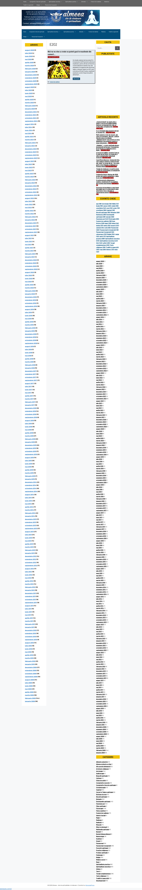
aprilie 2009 (29, 692)
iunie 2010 (28, 649)
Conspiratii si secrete (102, 783)
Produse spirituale (101, 853)
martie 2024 (29, 139)
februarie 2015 (30, 476)
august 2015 (29, 457)
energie (110, 217)
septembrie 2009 (31, 676)
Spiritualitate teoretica (54, 1)
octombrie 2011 (30, 599)
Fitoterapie (113, 219)
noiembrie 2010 (30, 633)
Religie (38, 5)
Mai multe (76, 79)
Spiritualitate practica (70, 1)
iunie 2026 (28, 56)
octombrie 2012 (30, 562)
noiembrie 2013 (30, 522)
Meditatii (98, 822)
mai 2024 (28, 133)
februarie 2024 (30, 143)
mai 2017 (28, 393)
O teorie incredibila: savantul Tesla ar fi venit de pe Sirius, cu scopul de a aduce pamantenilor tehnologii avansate (107, 155)
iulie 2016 (28, 423)
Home (24, 1)
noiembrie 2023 (30, 152)
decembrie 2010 (30, 630)
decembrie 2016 (30, 408)
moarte (115, 225)
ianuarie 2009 (30, 701)
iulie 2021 (28, 238)
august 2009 (29, 680)
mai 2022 (28, 207)
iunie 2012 (28, 575)
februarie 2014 (30, 513)
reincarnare (101, 234)
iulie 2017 (28, 386)
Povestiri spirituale (102, 848)
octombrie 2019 (30, 303)
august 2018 (29, 346)
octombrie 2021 (30, 229)
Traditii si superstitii (28, 5)
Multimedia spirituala (102, 829)
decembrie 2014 (30, 482)
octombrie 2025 (30, 81)
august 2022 (29, 198)
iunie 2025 (28, 93)
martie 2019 (29, 325)
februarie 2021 (30, 254)
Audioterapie (100, 773)
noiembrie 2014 (30, 485)
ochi (108, 228)
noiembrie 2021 (30, 226)
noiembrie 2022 (30, 189)
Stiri (99, 243)
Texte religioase (101, 876)
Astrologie (107, 204)
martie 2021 (29, 251)
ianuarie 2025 (30, 109)
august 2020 (29, 272)
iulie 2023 (28, 164)
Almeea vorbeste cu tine (103, 764)
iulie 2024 (28, 127)
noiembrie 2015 (30, 448)
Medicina (106, 1)
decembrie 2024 (31, 112)
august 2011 (29, 606)
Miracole (98, 825)
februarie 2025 (30, 106)
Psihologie (99, 855)
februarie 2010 (30, 661)
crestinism (101, 210)
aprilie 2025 (29, 99)
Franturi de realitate (96, 1)
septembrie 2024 (31, 121)
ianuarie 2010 (30, 664)
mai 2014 (28, 504)
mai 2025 (28, 96)
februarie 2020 (30, 291)
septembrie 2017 (31, 380)
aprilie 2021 (29, 248)
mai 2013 (28, 541)
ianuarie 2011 (29, 627)
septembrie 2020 (31, 269)
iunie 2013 (28, 538)
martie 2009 (29, 695)
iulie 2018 (28, 349)
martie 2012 (29, 584)
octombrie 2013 (30, 525)
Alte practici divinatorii (103, 766)
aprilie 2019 (29, 322)
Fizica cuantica (100, 811)
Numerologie (100, 836)
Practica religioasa (102, 850)
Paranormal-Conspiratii (51, 5)
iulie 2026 (28, 53)
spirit (103, 236)
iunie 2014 (28, 501)
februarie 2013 (30, 550)
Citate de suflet (101, 780)
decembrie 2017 (30, 371)
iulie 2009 (28, 683)
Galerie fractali (100, 815)
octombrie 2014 (30, 488)
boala (99, 206)
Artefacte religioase (102, 769)
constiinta (101, 208)
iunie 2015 (28, 464)
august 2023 (29, 161)
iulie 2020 (28, 275)
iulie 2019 (28, 312)
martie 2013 (29, 547)
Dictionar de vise (101, 794)
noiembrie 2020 (30, 263)
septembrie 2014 (31, 491)
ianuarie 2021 (30, 257)
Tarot (98, 871)
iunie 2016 (28, 427)
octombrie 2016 (30, 414)
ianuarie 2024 (30, 146)
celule (115, 206)
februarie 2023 (30, 180)
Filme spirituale (101, 806)
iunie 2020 (28, 278)
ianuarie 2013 (30, 553)
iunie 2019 (28, 315)
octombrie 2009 (30, 673)
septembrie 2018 (31, 343)
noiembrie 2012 (30, 559)
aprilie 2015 (29, 470)
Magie (98, 818)
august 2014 (29, 494)
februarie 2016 (30, 439)
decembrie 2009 (31, 667)
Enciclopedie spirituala (103, 801)
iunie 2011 (28, 612)
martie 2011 (29, 621)
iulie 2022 (28, 201)
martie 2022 (29, 214)
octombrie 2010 (30, 636)
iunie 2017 (28, 390)
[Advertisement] (108, 86)
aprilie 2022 (29, 211)
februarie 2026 (30, 69)
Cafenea (98, 778)
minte (107, 225)
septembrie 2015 (31, 454)
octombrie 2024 (30, 118)
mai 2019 (28, 318)
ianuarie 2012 (30, 590)
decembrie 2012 (30, 556)
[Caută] (117, 48)
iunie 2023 (28, 167)
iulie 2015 (28, 460)
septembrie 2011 (31, 602)
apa (99, 204)
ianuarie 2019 (30, 331)
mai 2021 (28, 244)
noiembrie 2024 (30, 115)
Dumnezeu (101, 214)
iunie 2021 (28, 241)
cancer (107, 206)
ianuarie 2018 (29, 368)
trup (103, 249)
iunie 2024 (29, 130)
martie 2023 (29, 177)
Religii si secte (100, 860)
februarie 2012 (30, 587)
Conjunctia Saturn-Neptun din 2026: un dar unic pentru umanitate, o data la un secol (107, 176)
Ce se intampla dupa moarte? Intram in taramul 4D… (107, 131)
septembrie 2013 (31, 528)
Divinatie (83, 1)
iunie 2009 (28, 686)
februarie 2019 (30, 328)
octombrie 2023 (30, 155)
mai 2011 (28, 615)
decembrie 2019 (30, 297)
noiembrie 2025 (30, 78)
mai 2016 (28, 430)
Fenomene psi (102, 219)
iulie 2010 (28, 646)
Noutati (98, 832)
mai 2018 (28, 356)
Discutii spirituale (103, 212)
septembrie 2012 (31, 565)
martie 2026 (29, 65)
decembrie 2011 (30, 593)
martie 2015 (29, 473)
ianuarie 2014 (30, 516)
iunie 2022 (28, 204)
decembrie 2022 (31, 186)
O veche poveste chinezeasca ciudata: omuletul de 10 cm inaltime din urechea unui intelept (107, 181)
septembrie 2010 (31, 639)
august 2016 (29, 420)
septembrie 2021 (31, 232)
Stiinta (98, 869)
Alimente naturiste (102, 762)
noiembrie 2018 (30, 337)
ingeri (108, 223)
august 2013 (29, 531)
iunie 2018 (28, 352)
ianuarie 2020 (30, 294)
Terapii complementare (103, 874)
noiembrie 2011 (30, 596)
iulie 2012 (28, 572)
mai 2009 (28, 689)
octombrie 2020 (30, 266)
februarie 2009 (30, 698)
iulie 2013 (28, 535)
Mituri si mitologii (101, 827)
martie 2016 (29, 436)
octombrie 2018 (30, 340)
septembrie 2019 (31, 306)
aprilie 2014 (29, 507)
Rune (97, 862)
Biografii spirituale (102, 776)
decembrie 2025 (31, 75)
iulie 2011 (28, 609)
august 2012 (29, 569)
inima (115, 223)
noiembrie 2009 (30, 670)
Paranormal (99, 843)
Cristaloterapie (101, 787)
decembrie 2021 (30, 223)
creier (116, 208)
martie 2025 (29, 102)
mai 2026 (28, 59)
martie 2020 (29, 288)
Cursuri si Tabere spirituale (104, 792)
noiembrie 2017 (30, 374)
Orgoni (98, 841)
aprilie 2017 (29, 396)
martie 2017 (29, 399)
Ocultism (99, 839)
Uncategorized (100, 881)
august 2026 (29, 50)
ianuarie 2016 (29, 442)
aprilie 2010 (29, 655)
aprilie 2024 (29, 136)
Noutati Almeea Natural (103, 834)
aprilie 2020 (29, 285)
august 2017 (29, 383)
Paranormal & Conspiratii (109, 230)
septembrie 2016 (31, 417)
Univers (110, 249)
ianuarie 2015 (29, 479)
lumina (99, 225)
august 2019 (29, 309)
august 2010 (29, 643)
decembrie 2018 (30, 334)
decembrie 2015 (30, 445)
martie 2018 (29, 362)
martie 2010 (29, 658)
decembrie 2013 (30, 519)
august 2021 (29, 235)
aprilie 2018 (29, 359)
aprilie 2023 (29, 173)
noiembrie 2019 (30, 300)
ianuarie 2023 (30, 183)
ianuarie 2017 (30, 405)
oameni (100, 228)
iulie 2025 (28, 90)
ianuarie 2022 (30, 220)
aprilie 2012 (29, 581)
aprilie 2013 (29, 544)
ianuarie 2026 (30, 72)
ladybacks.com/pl (6, 889)
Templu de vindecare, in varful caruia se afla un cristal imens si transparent (108, 169)
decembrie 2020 (31, 260)
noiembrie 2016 (30, 411)
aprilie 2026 (29, 62)
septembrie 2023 (31, 158)
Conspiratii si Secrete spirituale (38, 1)
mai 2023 (28, 170)
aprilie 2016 (29, 433)
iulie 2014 (28, 497)
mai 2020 (28, 281)
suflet (106, 243)
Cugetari (110, 210)
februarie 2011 (30, 624)
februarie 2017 (30, 402)
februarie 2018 (30, 365)
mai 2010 (28, 652)
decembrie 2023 (31, 149)
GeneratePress (90, 885)
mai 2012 (28, 578)
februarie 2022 (30, 217)
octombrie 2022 (30, 192)
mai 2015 (28, 467)
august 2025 (29, 87)
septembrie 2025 (31, 84)
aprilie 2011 (29, 618)
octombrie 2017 (30, 377)
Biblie (115, 204)
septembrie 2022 (31, 195)
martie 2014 (29, 510)
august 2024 (29, 124)
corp (109, 208)
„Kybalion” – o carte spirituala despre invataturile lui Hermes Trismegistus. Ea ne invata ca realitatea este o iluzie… (107, 147)
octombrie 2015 (30, 451)
